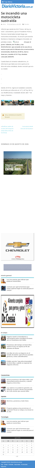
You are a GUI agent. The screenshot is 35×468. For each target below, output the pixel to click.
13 (17, 447)
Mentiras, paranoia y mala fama (17, 401)
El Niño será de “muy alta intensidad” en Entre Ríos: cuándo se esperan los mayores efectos (19, 363)
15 (27, 447)
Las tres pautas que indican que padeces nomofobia (18, 280)
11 (8, 447)
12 (12, 447)
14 (22, 447)
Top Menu (8, 2)
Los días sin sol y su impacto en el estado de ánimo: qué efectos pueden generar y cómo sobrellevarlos (20, 354)
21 (22, 450)
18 (8, 450)
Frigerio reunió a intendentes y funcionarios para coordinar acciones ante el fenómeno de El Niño (19, 338)
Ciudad (6, 464)
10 (3, 447)
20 (17, 450)
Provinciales (24, 464)
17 (3, 450)
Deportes (3, 466)
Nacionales (17, 464)
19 (12, 450)
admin (4, 24)
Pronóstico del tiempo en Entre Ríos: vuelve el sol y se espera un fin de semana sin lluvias (19, 346)
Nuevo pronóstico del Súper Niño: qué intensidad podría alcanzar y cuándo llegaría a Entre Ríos (20, 381)
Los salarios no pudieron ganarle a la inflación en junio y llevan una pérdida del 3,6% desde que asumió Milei (19, 389)
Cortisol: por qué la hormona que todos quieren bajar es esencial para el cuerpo (20, 288)
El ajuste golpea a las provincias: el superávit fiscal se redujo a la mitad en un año (20, 409)
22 (27, 450)
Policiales (26, 24)
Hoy (2, 464)
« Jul (17, 456)
